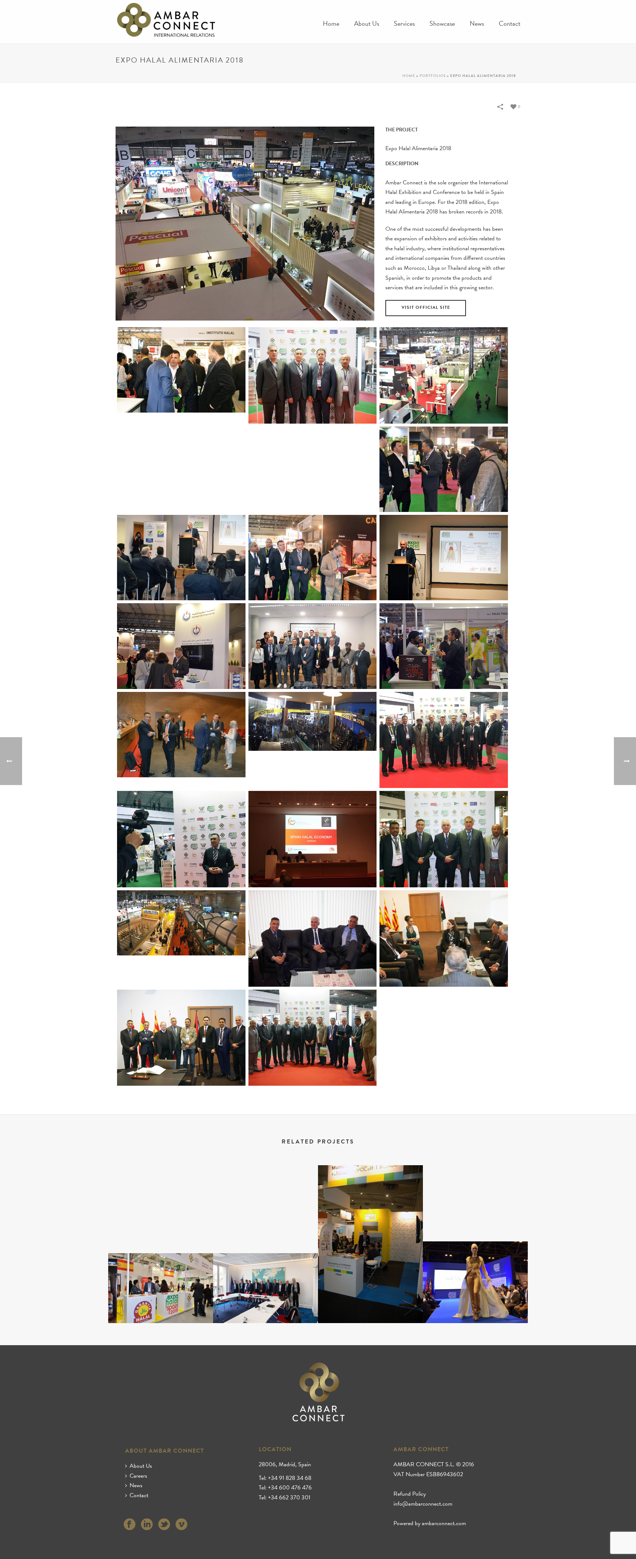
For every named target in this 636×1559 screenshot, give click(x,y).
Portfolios (433, 75)
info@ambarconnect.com (422, 1503)
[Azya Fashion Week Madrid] (475, 1270)
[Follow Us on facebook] (129, 1525)
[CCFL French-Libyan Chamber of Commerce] (265, 1281)
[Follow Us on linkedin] (147, 1525)
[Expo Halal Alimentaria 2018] (181, 370)
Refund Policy (409, 1493)
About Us (366, 23)
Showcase (442, 23)
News (477, 23)
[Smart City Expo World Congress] (370, 1197)
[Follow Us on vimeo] (181, 1525)
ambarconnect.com (444, 1523)
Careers (138, 1475)
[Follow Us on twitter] (164, 1525)
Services (404, 23)
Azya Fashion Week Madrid (475, 1304)
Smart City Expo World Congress (370, 1304)
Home (331, 23)
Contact (509, 23)
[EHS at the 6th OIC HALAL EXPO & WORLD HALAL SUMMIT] (160, 1281)
